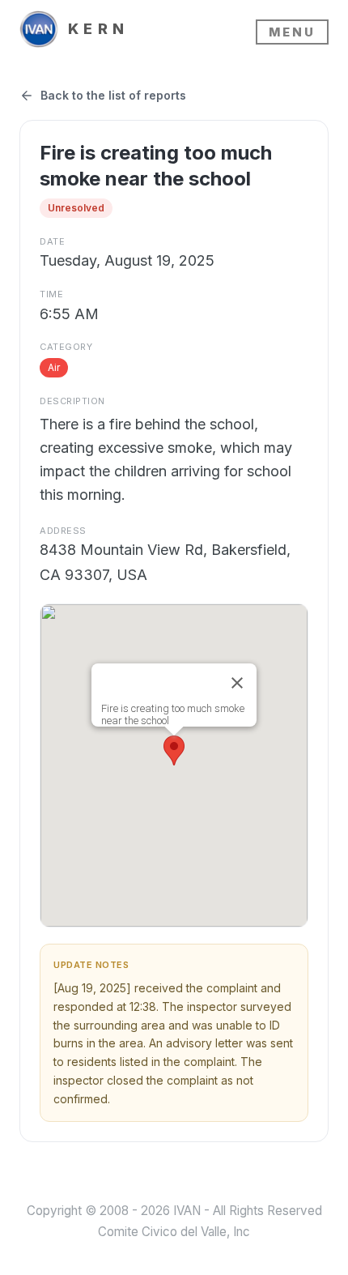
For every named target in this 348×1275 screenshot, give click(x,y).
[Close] (237, 682)
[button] (174, 750)
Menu (292, 32)
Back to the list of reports (113, 95)
